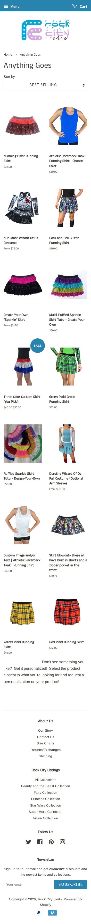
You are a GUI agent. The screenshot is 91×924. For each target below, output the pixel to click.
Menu (14, 6)
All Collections (45, 780)
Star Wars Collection (45, 805)
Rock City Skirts (50, 899)
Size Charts (45, 743)
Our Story (45, 730)
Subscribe (70, 884)
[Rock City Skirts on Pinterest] (51, 843)
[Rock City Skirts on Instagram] (62, 843)
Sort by (9, 77)
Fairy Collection (45, 792)
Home (8, 55)
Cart (83, 6)
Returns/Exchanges (46, 750)
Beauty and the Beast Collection (45, 786)
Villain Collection (45, 818)
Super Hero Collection (45, 812)
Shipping (45, 756)
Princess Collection (45, 799)
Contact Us (45, 737)
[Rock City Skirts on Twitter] (28, 843)
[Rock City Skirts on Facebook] (40, 843)
